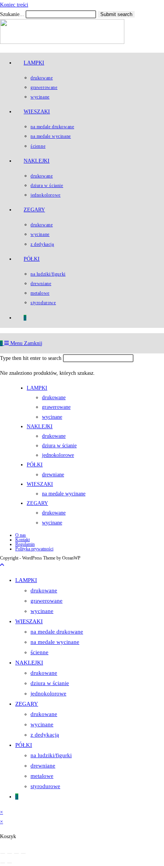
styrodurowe (45, 786)
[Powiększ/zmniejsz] (2, 853)
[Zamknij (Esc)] (23, 853)
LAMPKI (26, 580)
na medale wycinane (55, 642)
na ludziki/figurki (51, 755)
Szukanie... (12, 14)
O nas (20, 535)
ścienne (39, 652)
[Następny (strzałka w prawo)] (9, 863)
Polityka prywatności (34, 549)
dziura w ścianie (50, 683)
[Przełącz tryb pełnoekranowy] (9, 853)
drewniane (43, 766)
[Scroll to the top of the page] (2, 565)
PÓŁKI (23, 745)
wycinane (42, 611)
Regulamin (25, 544)
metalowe (42, 776)
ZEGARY (26, 704)
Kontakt (22, 539)
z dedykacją (45, 735)
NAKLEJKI (29, 663)
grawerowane (47, 601)
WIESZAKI (29, 621)
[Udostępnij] (16, 853)
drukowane (44, 590)
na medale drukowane (57, 632)
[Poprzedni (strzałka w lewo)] (2, 863)
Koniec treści (14, 5)
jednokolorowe (48, 693)
